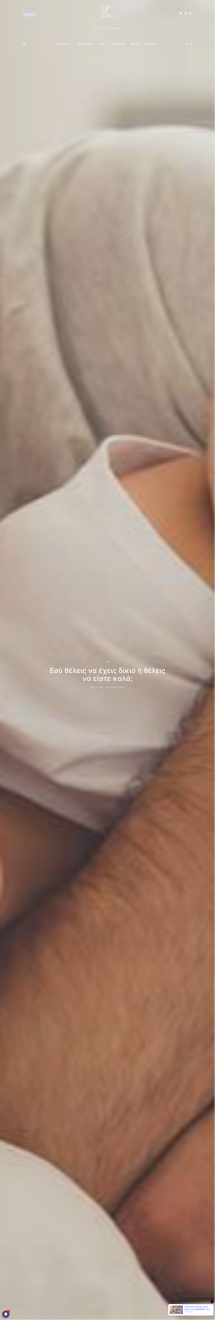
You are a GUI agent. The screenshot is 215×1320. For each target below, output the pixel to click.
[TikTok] (190, 14)
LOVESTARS (119, 43)
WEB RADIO (151, 43)
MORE (102, 43)
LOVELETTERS (62, 43)
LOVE (107, 662)
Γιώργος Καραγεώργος (115, 687)
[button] (191, 44)
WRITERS (135, 43)
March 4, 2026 (97, 687)
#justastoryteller (85, 43)
